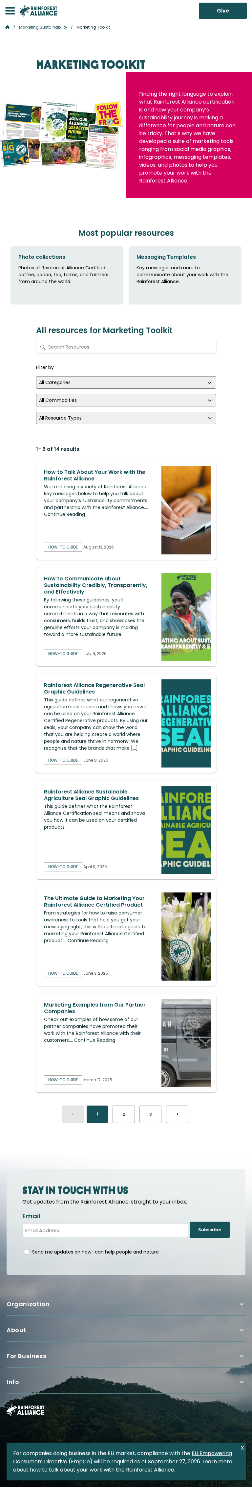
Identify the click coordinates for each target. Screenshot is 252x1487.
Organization (28, 1304)
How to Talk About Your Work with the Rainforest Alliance (94, 475)
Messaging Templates (166, 257)
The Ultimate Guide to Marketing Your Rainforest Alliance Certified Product (94, 901)
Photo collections (41, 257)
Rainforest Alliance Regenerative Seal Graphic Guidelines (94, 688)
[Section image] (186, 510)
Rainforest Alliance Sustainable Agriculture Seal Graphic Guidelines (91, 795)
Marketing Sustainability (43, 27)
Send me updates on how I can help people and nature (95, 1252)
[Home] (38, 11)
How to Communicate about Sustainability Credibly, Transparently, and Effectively (95, 585)
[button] (10, 11)
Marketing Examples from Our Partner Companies (95, 1008)
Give (223, 10)
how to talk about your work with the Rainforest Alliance (102, 1470)
